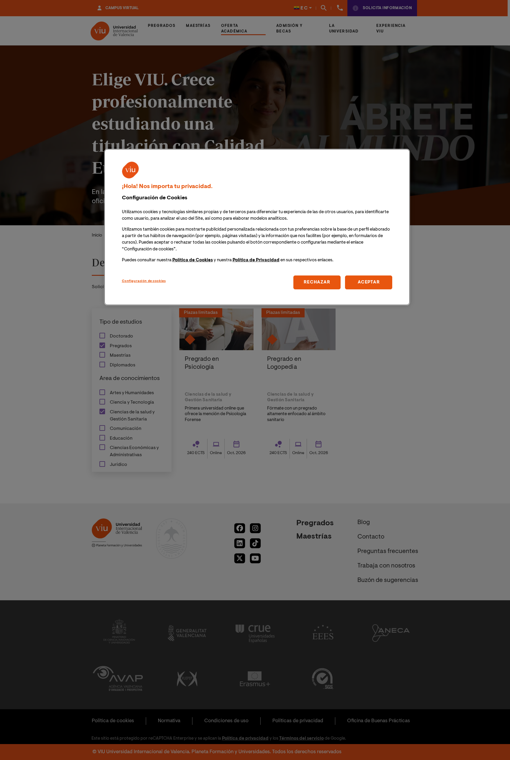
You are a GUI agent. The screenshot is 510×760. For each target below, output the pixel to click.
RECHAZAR (317, 282)
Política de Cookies (192, 260)
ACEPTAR (369, 282)
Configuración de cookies (144, 281)
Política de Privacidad (256, 260)
